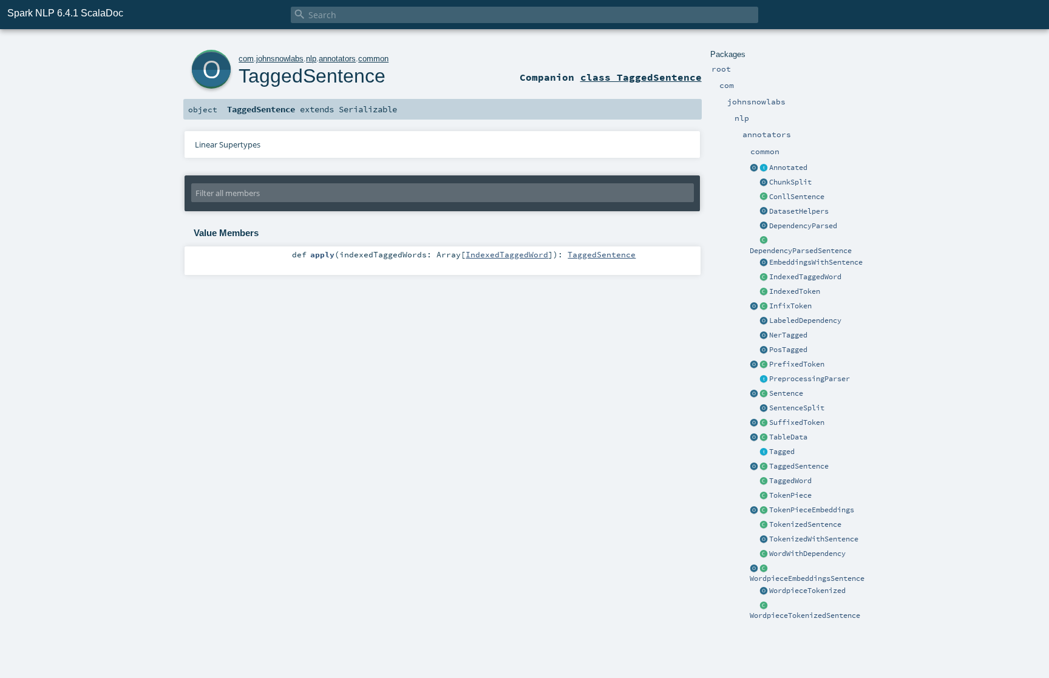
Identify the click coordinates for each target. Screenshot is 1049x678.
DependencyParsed (803, 226)
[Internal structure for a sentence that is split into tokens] (764, 525)
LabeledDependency (805, 320)
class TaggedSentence (641, 77)
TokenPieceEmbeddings (811, 510)
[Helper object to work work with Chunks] (764, 183)
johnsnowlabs (280, 58)
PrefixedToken (796, 364)
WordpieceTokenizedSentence (805, 615)
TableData (788, 437)
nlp (311, 58)
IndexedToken (794, 291)
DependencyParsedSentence (801, 250)
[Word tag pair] (764, 481)
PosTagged (788, 349)
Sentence (786, 393)
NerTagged (788, 335)
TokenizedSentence (805, 524)
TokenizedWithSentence (813, 539)
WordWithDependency (807, 553)
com (246, 58)
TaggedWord (790, 480)
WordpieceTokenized (807, 590)
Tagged (782, 451)
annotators (337, 58)
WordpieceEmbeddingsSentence (807, 578)
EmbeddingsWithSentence (816, 262)
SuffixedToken (796, 422)
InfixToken (790, 306)
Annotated (788, 167)
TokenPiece (790, 495)
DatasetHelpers (799, 211)
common (373, 58)
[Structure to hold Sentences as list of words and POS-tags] (764, 467)
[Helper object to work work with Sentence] (764, 408)
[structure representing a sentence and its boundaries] (764, 394)
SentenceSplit (796, 408)
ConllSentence (796, 196)
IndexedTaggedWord (805, 277)
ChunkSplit (790, 182)
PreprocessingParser (809, 379)
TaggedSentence (799, 466)
